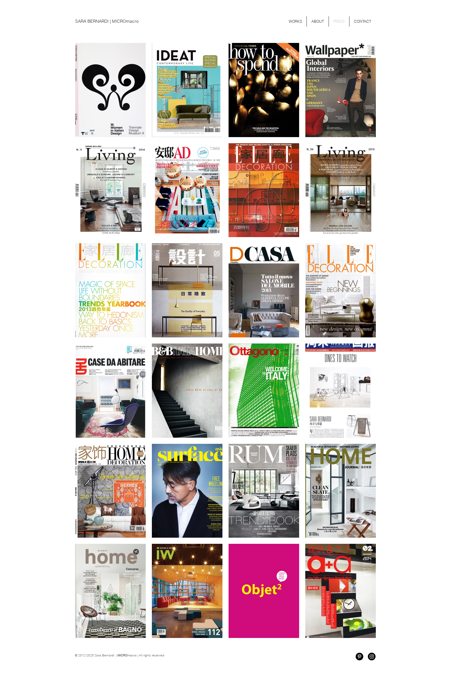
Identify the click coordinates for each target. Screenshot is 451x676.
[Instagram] (372, 656)
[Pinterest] (359, 656)
